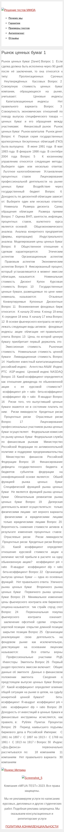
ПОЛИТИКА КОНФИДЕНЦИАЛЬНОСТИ (32, 826)
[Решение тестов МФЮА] (18, 10)
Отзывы (14, 38)
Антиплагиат (16, 33)
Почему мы (16, 18)
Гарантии (14, 23)
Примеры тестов (19, 28)
